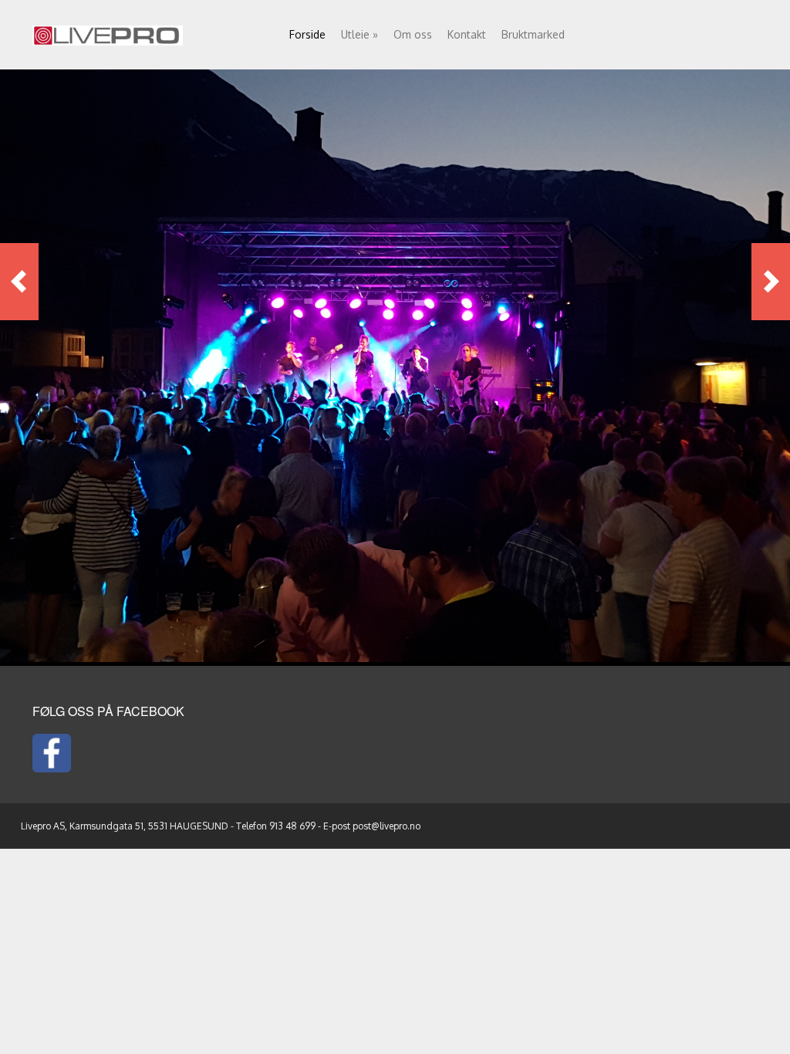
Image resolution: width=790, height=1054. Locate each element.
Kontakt (466, 34)
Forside (307, 34)
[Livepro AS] (107, 32)
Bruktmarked (533, 34)
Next (770, 281)
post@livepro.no (386, 826)
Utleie (359, 34)
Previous (19, 281)
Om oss (412, 34)
